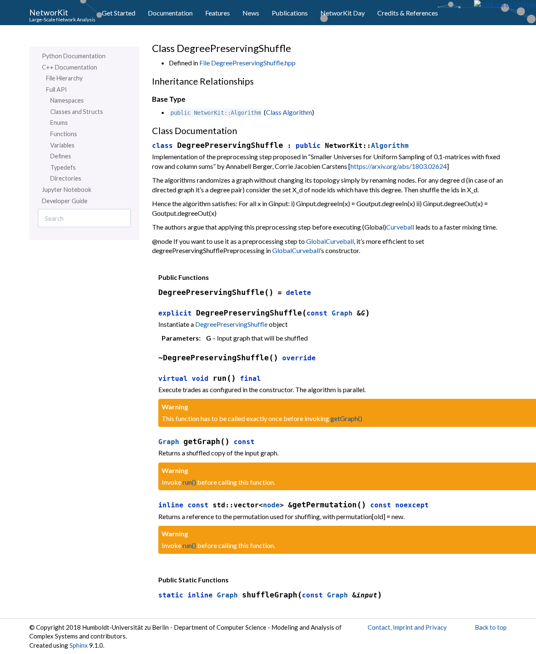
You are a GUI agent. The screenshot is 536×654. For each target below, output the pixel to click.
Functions (63, 133)
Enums (59, 122)
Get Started (118, 13)
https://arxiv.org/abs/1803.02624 (398, 166)
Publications (290, 13)
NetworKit (48, 12)
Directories (65, 178)
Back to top (491, 627)
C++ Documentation (69, 67)
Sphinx (79, 645)
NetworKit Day (342, 13)
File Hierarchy (64, 78)
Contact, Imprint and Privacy (407, 627)
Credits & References (407, 13)
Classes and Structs (76, 111)
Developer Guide (65, 200)
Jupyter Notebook (66, 189)
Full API (56, 89)
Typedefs (63, 167)
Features (217, 13)
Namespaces (67, 100)
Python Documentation (74, 55)
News (250, 13)
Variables (62, 145)
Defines (60, 156)
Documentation (170, 13)
